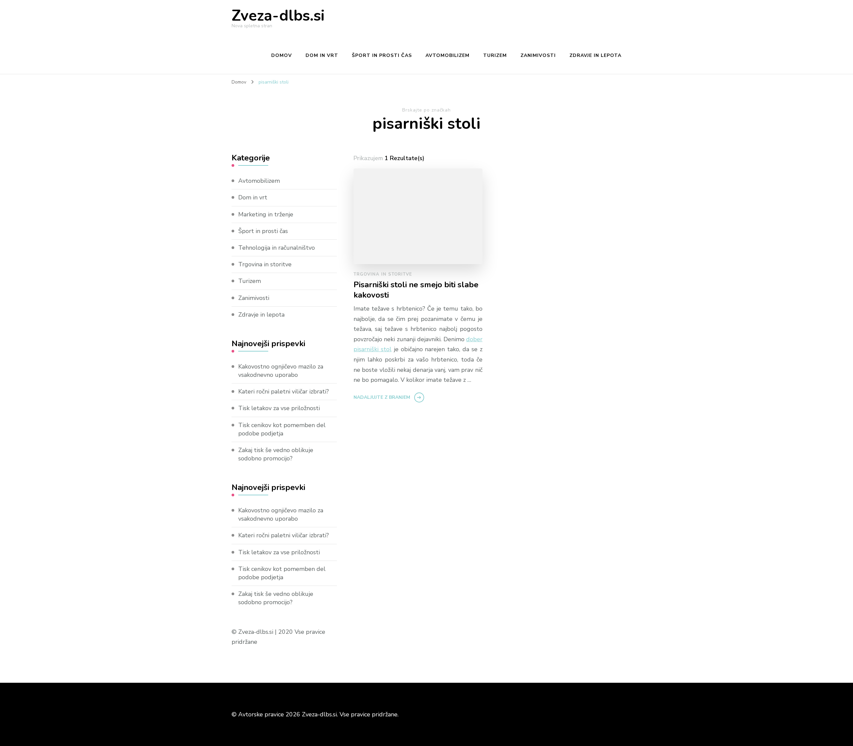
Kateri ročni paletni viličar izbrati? (283, 391)
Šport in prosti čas (382, 55)
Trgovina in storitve (383, 274)
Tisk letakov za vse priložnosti (279, 408)
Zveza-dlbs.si (278, 16)
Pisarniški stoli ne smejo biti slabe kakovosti (416, 290)
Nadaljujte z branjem (382, 397)
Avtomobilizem (447, 55)
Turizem (495, 55)
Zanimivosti (538, 55)
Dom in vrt (322, 55)
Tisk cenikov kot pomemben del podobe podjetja (282, 429)
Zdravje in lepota (595, 55)
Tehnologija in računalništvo (276, 248)
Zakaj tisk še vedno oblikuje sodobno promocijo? (275, 454)
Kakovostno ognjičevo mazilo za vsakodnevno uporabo (280, 371)
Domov (281, 55)
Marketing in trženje (265, 214)
